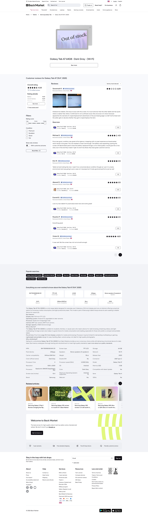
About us (28, 472)
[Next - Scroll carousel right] (120, 383)
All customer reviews (81, 477)
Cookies (94, 479)
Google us (52, 427)
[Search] (48, 5)
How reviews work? (34, 107)
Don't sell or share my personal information (97, 482)
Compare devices (80, 475)
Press (27, 475)
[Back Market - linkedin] (27, 491)
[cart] (120, 5)
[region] (74, 399)
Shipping (44, 477)
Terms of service (96, 472)
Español (120, 1)
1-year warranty (63, 475)
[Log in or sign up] (116, 5)
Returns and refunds (48, 480)
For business (109, 5)
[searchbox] (65, 5)
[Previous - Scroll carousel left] (116, 383)
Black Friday (78, 482)
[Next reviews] (120, 255)
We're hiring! (29, 482)
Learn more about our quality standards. (100, 343)
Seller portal (62, 491)
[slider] (27, 123)
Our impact (29, 477)
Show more (56, 122)
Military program (63, 487)
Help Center (45, 475)
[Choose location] (110, 1)
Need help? (98, 5)
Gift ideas (78, 480)
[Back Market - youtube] (35, 487)
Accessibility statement (32, 480)
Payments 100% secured (65, 496)
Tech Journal (78, 472)
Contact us (45, 472)
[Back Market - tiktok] (31, 487)
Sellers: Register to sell (65, 489)
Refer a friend (62, 472)
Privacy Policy (95, 486)
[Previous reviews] (116, 255)
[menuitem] (53, 10)
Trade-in (61, 480)
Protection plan (63, 477)
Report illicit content (97, 488)
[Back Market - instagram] (27, 487)
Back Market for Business (65, 494)
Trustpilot (28, 484)
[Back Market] (35, 5)
